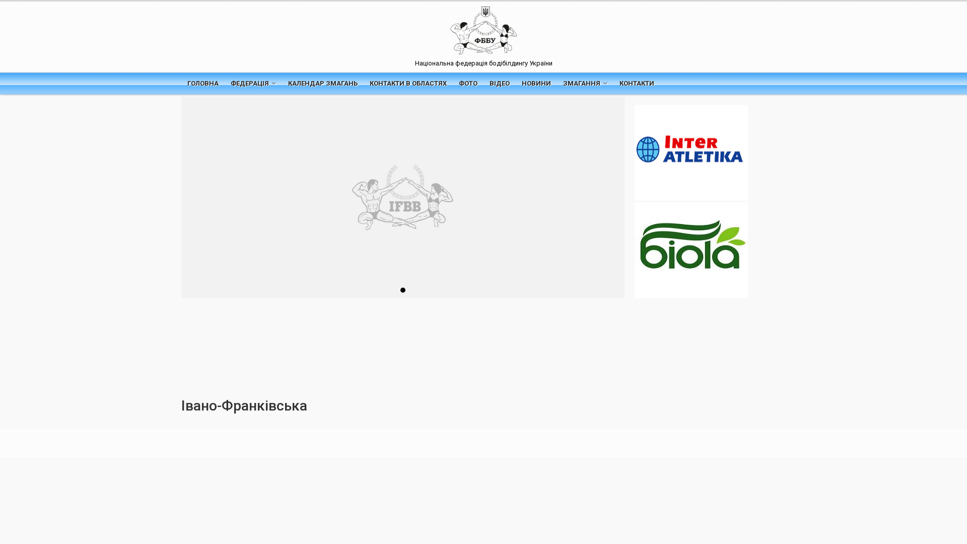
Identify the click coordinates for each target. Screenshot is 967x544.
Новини (536, 83)
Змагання (581, 83)
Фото (468, 83)
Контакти (636, 83)
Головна (203, 83)
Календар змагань (323, 83)
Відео (500, 83)
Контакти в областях (408, 83)
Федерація (250, 83)
